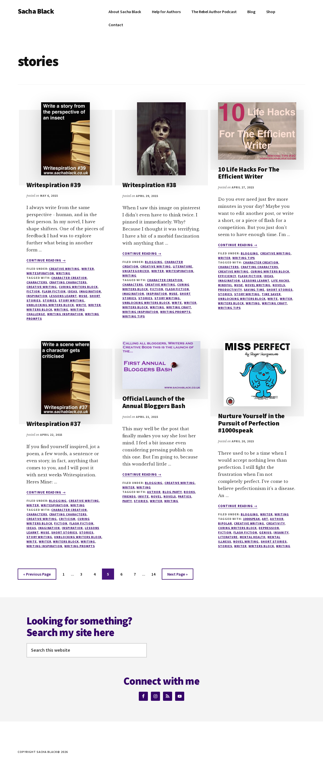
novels (279, 285)
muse (83, 296)
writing (61, 309)
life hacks (280, 280)
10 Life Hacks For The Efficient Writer (248, 173)
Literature (183, 266)
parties (184, 496)
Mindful (225, 285)
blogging (154, 262)
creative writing (64, 269)
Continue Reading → (46, 260)
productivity (230, 289)
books (189, 492)
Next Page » (177, 575)
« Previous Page (37, 575)
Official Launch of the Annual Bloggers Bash (153, 402)
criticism (67, 519)
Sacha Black (36, 11)
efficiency (227, 276)
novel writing (258, 285)
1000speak (251, 519)
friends (129, 496)
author (153, 492)
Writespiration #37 (53, 423)
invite (143, 496)
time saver (271, 294)
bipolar (225, 523)
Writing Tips (243, 258)
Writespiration (40, 273)
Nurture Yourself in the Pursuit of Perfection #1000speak (251, 423)
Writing (63, 273)
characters (36, 282)
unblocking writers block (50, 305)
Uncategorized (135, 271)
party (127, 501)
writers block (39, 309)
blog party (172, 492)
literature (228, 537)
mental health (252, 537)
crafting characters (68, 282)
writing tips (133, 316)
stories (50, 300)
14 (155, 574)
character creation (69, 278)
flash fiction (54, 291)
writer (88, 269)
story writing (71, 300)
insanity (281, 532)
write (81, 305)
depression (269, 528)
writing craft (178, 307)
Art (265, 519)
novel (156, 496)
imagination (90, 291)
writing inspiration (65, 314)
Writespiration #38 (149, 185)
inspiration (36, 296)
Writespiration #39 (53, 185)
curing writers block (78, 287)
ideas (72, 291)
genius (265, 532)
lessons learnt (62, 296)
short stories (279, 289)
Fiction (33, 291)
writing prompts (175, 312)
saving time (254, 289)
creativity (275, 523)
